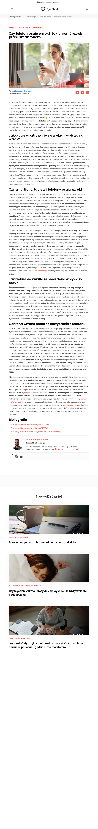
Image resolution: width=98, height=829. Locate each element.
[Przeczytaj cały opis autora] (67, 449)
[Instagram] (17, 456)
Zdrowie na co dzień (18, 537)
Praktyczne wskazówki (20, 638)
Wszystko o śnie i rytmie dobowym (25, 586)
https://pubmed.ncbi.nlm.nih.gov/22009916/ (31, 424)
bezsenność (68, 405)
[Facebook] (12, 456)
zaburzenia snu (80, 405)
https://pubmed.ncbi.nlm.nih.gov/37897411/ (31, 428)
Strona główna (14, 17)
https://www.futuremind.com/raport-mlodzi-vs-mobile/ (36, 432)
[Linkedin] (21, 456)
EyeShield (26, 392)
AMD (79, 200)
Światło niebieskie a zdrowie (26, 27)
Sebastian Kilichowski (23, 91)
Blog (22, 17)
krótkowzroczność (39, 271)
